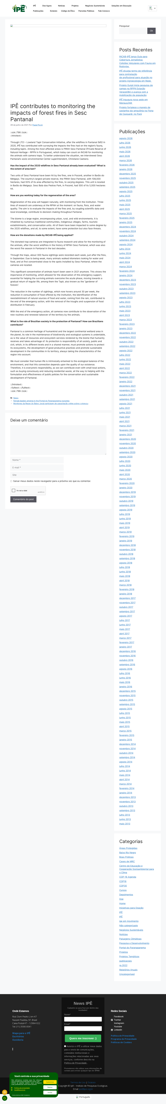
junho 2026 (125, 147)
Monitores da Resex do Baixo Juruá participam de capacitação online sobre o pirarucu (50, 403)
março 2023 (125, 319)
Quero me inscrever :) (82, 1038)
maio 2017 (124, 629)
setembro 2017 (127, 611)
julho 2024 (124, 249)
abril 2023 (124, 315)
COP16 (122, 881)
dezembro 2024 (127, 227)
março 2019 (125, 532)
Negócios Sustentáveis (95, 6)
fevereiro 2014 (126, 788)
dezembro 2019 (127, 492)
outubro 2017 (126, 607)
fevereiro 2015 (126, 735)
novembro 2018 (127, 549)
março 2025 (125, 213)
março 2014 (125, 784)
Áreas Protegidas (128, 848)
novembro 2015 (127, 695)
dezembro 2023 (127, 280)
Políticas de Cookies (121, 1042)
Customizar (50, 1082)
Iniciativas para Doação (131, 908)
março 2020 (125, 479)
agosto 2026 (126, 138)
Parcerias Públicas (86, 11)
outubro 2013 (126, 806)
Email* (67, 1024)
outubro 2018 (126, 554)
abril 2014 (124, 779)
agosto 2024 (126, 244)
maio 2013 (124, 823)
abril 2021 (124, 421)
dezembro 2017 (127, 598)
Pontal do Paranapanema (132, 947)
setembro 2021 (127, 399)
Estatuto (53, 11)
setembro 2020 (127, 452)
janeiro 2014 (125, 792)
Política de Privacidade (75, 1063)
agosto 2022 (125, 350)
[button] (144, 8)
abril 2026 (124, 156)
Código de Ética (68, 11)
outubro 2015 (126, 700)
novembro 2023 (127, 284)
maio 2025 (124, 204)
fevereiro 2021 (126, 430)
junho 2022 (125, 359)
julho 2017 (124, 620)
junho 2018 (125, 571)
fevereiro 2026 (127, 165)
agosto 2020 (126, 456)
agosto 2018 (125, 563)
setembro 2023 (127, 293)
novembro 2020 (127, 443)
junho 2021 (125, 412)
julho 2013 (124, 815)
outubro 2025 (126, 182)
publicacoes (125, 961)
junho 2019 (125, 518)
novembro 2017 (127, 602)
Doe (121, 899)
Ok (151, 30)
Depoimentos (126, 894)
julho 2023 (124, 302)
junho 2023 (125, 306)
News (15, 398)
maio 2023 (124, 311)
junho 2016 (125, 678)
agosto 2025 (125, 191)
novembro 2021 (127, 390)
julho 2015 (124, 713)
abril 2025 (124, 209)
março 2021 (125, 425)
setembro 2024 (127, 240)
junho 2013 (125, 819)
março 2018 (125, 585)
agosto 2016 (125, 669)
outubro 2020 (126, 448)
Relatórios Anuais (128, 969)
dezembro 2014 (127, 744)
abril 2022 (124, 368)
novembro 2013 (127, 801)
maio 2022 (124, 364)
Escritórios (18, 1036)
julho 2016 (124, 673)
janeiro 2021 (125, 434)
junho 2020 (125, 465)
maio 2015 (124, 722)
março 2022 (125, 372)
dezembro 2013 (127, 797)
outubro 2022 (126, 341)
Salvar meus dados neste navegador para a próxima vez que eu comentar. (52, 481)
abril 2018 (124, 580)
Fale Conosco (104, 11)
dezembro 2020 (127, 439)
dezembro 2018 (127, 545)
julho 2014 (124, 766)
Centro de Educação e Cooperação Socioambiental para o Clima (136, 869)
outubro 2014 (126, 753)
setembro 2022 (127, 346)
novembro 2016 (127, 655)
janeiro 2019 (125, 540)
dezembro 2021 (127, 386)
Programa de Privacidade (124, 1039)
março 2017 (125, 638)
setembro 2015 (127, 704)
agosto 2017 (125, 616)
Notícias (61, 6)
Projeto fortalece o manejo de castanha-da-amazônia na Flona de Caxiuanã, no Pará (136, 110)
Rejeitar (50, 1087)
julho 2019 (124, 514)
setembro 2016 (127, 664)
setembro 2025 (127, 187)
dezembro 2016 (127, 651)
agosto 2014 (125, 762)
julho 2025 (124, 196)
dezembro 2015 (127, 691)
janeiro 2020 (125, 487)
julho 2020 (124, 461)
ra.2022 (123, 965)
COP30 (123, 885)
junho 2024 (125, 253)
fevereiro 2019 (126, 536)
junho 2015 (125, 717)
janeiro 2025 (125, 222)
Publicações (38, 11)
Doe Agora (46, 6)
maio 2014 (124, 775)
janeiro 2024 (125, 275)
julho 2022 (124, 355)
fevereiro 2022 (126, 377)
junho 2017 (125, 624)
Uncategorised (127, 974)
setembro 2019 (127, 505)
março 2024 (125, 266)
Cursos (123, 890)
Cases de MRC (127, 861)
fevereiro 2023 (127, 324)
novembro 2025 (127, 178)
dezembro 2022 (127, 333)
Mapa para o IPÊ (21, 1033)
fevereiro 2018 (126, 589)
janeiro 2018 (125, 594)
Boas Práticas (126, 857)
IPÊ (34, 6)
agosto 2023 (126, 297)
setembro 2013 (127, 810)
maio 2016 (124, 682)
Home (122, 903)
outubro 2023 (126, 288)
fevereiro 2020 (127, 483)
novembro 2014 (127, 748)
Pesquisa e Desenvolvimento (134, 943)
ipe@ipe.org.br (86, 1088)
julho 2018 (124, 567)
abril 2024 (124, 262)
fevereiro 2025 (126, 218)
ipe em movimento (129, 921)
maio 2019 (124, 523)
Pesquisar (124, 26)
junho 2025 (125, 200)
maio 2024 (124, 257)
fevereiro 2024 (127, 271)
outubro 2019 (126, 501)
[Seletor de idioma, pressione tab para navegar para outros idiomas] (152, 8)
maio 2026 (124, 151)
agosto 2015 (125, 708)
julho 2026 (124, 142)
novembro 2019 (127, 496)
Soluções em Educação (121, 6)
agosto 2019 (125, 509)
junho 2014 (125, 770)
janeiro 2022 (125, 381)
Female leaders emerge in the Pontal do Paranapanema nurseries (41, 401)
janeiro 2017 (125, 647)
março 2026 (125, 160)
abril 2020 (124, 474)
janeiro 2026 (125, 169)
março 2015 (125, 731)
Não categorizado (128, 925)
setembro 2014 (127, 757)
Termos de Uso (77, 1082)
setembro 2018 (127, 558)
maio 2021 (124, 417)
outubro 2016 (126, 660)
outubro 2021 (126, 395)
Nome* (67, 1014)
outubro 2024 (126, 235)
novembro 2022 (127, 337)
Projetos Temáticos (129, 956)
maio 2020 (124, 470)
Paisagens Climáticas (130, 939)
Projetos (75, 6)
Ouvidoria (17, 1039)
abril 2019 (124, 527)
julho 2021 (124, 408)
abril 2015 (124, 726)
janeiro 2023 (125, 328)
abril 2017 (124, 633)
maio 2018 (124, 576)
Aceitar (50, 1092)
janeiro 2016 (125, 686)
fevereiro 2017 (126, 642)
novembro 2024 (127, 231)
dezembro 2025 (127, 173)
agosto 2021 (125, 403)
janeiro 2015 (125, 739)
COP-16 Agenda (127, 877)
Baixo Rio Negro (127, 852)
